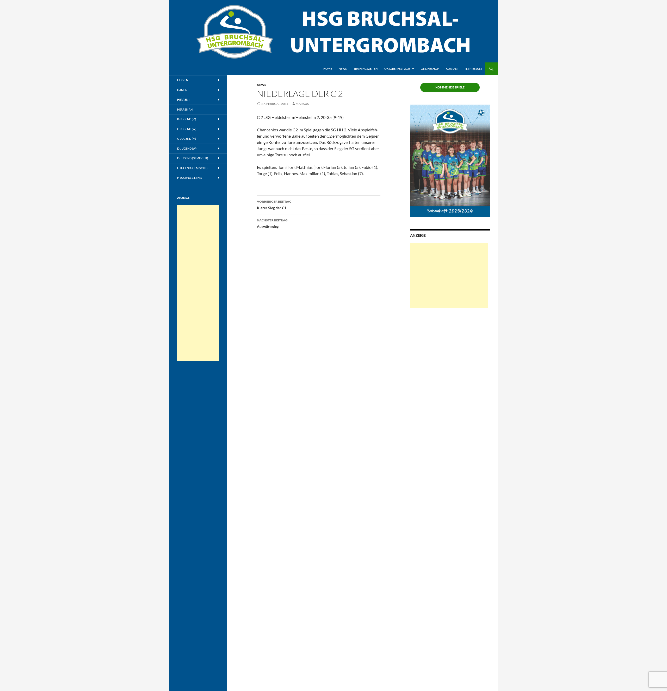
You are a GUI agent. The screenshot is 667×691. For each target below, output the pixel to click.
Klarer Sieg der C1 (274, 205)
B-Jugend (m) (186, 119)
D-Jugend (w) (186, 148)
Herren (182, 80)
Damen (182, 90)
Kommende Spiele (450, 87)
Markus (302, 104)
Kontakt (452, 68)
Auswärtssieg (272, 223)
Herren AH (185, 109)
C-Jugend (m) (186, 138)
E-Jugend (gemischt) (192, 168)
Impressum (473, 68)
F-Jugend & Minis (189, 177)
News (343, 68)
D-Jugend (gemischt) (192, 158)
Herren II (183, 99)
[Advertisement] (449, 275)
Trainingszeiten (366, 68)
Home (327, 68)
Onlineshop (430, 68)
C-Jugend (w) (186, 129)
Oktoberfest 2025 (397, 68)
